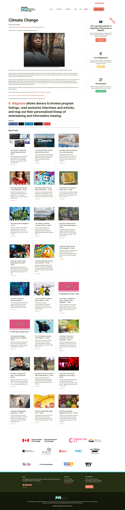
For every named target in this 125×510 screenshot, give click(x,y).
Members (86, 9)
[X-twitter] (98, 3)
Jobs (80, 9)
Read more (25, 487)
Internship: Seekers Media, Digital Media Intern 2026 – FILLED (18, 262)
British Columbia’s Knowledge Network (24, 27)
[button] (13, 123)
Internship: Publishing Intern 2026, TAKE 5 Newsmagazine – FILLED (68, 225)
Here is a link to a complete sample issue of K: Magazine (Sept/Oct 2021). (27, 95)
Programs (68, 9)
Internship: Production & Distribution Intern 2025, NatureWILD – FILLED (66, 338)
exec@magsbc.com (68, 483)
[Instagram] (101, 3)
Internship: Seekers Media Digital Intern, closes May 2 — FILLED (67, 375)
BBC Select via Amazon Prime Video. (42, 92)
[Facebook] (96, 3)
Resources (59, 9)
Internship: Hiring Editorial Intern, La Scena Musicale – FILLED (18, 375)
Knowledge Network (40, 98)
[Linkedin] (99, 3)
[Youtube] (103, 3)
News (75, 9)
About (51, 9)
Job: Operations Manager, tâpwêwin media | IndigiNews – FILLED (19, 338)
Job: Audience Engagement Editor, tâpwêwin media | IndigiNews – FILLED (67, 300)
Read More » (13, 164)
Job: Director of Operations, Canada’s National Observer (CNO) (18, 152)
